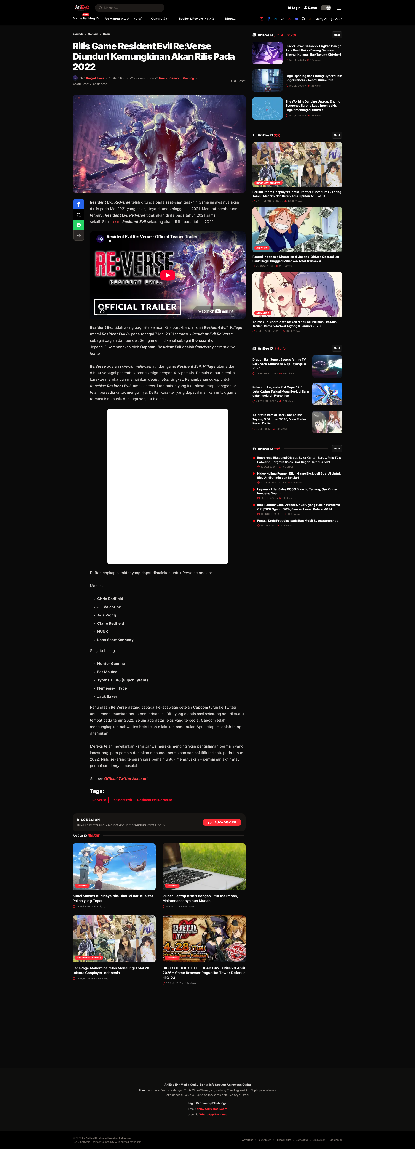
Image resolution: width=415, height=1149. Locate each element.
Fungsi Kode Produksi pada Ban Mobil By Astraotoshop (297, 520)
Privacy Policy (283, 1139)
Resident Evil (122, 800)
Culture (261, 248)
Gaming (188, 78)
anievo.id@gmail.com (212, 1108)
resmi (116, 222)
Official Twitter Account (126, 779)
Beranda (78, 33)
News (106, 33)
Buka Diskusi (225, 822)
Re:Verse (99, 800)
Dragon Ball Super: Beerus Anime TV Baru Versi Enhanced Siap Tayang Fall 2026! (280, 364)
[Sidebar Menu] (339, 7)
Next (337, 34)
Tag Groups (335, 1139)
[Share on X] (78, 214)
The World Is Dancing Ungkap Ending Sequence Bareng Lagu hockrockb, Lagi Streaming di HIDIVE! (313, 105)
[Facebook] (268, 19)
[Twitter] (275, 19)
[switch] (326, 7)
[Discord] (296, 19)
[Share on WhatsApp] (78, 225)
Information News (89, 957)
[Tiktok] (282, 19)
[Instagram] (261, 19)
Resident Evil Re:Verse (154, 800)
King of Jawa (95, 78)
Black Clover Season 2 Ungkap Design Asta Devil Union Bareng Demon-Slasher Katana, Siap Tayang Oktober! (314, 50)
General (93, 33)
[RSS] (310, 19)
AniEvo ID (277, 35)
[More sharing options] (78, 235)
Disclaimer (319, 1139)
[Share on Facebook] (78, 204)
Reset (242, 81)
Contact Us (302, 1139)
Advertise (247, 1139)
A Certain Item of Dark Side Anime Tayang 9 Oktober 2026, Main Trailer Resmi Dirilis (279, 419)
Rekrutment (264, 1139)
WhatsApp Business (213, 1114)
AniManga (262, 313)
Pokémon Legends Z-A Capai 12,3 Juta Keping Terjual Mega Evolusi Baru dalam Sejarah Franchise (280, 391)
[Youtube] (289, 19)
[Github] (303, 19)
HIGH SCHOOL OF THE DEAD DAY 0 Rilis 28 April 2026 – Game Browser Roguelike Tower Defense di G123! (204, 973)
